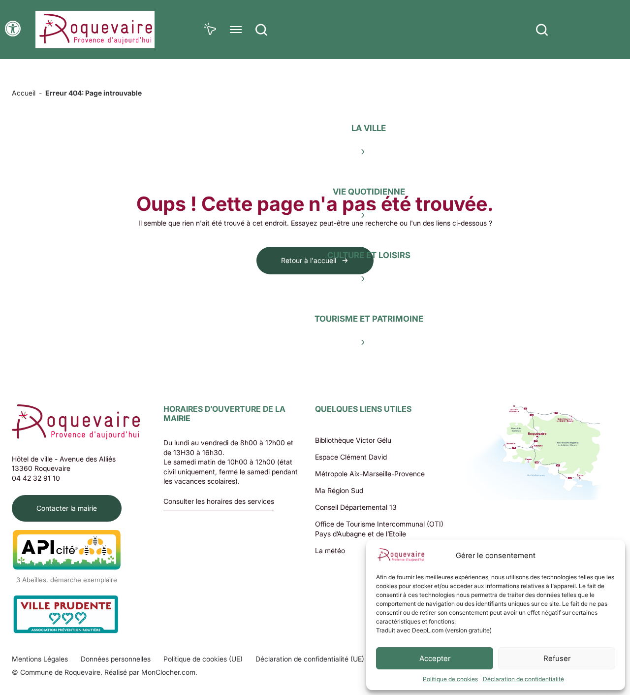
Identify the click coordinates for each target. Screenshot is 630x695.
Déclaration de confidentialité (523, 679)
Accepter (434, 658)
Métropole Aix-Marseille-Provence (370, 473)
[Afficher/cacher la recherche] (261, 29)
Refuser (556, 658)
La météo (330, 550)
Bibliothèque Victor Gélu (353, 440)
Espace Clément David (351, 457)
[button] (13, 28)
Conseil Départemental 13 (356, 507)
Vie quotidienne (369, 192)
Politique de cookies (450, 679)
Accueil (23, 93)
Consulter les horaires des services (218, 501)
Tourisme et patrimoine (369, 319)
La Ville (368, 128)
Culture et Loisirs (368, 255)
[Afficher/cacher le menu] (236, 29)
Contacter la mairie (66, 508)
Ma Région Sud (339, 490)
